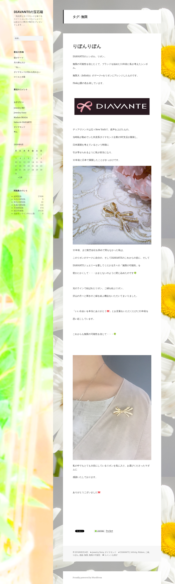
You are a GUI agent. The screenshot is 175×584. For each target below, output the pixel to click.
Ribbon (141, 552)
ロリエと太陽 (19, 76)
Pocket (109, 531)
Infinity (134, 552)
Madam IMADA (21, 117)
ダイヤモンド (19, 127)
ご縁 (147, 552)
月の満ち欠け (19, 62)
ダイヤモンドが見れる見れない (27, 72)
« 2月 (20, 177)
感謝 (81, 555)
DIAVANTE (125, 552)
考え (16, 131)
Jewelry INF (19, 108)
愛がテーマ (18, 57)
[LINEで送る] (99, 531)
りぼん (75, 555)
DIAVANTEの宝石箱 (28, 12)
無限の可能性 (94, 555)
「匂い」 (17, 67)
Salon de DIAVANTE (23, 122)
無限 (86, 555)
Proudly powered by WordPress (87, 577)
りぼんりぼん (87, 46)
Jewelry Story (20, 112)
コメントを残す (111, 555)
